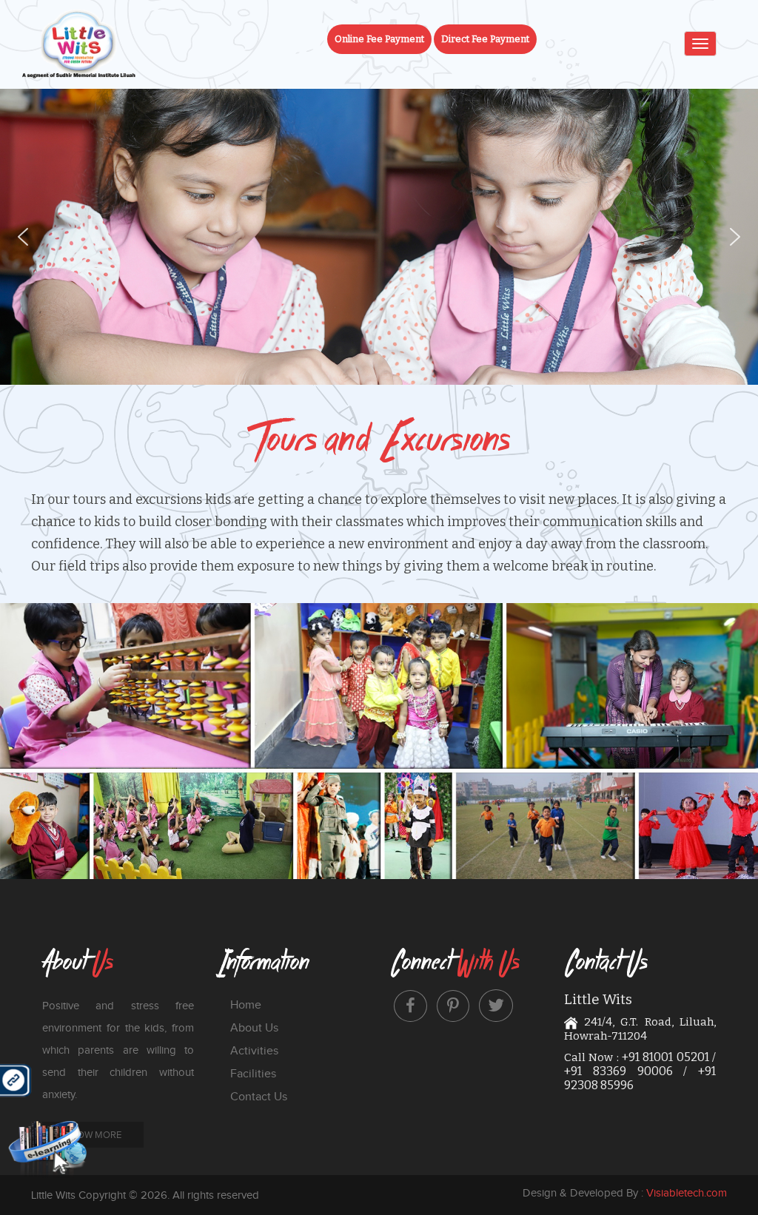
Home (245, 1004)
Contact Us (258, 1096)
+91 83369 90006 (618, 1071)
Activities (254, 1050)
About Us (254, 1027)
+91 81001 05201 (665, 1057)
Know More (92, 1134)
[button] (23, 237)
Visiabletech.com (686, 1193)
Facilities (253, 1073)
